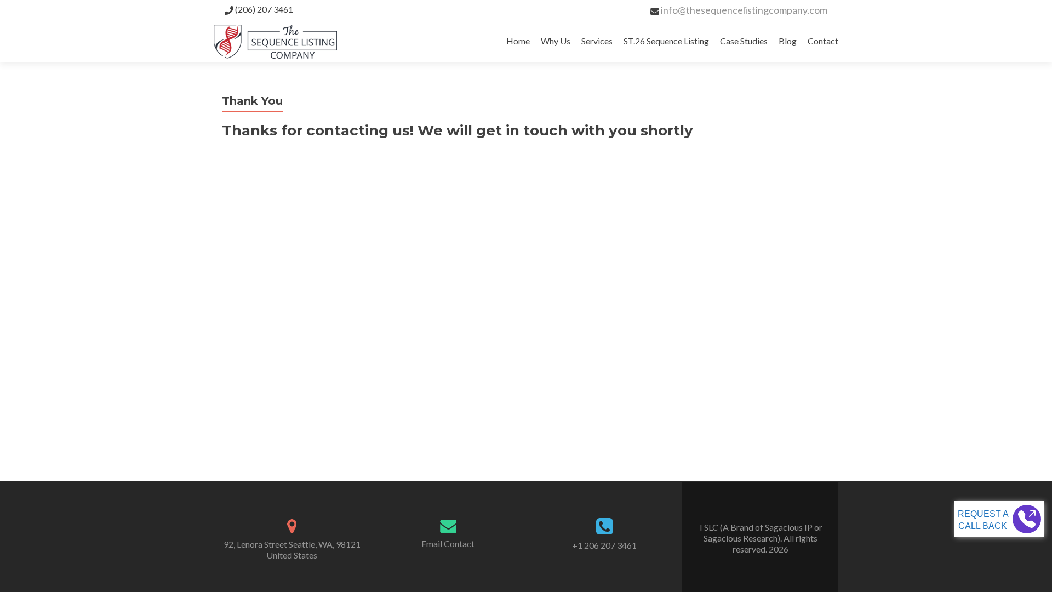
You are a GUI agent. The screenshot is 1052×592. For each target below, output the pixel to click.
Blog (788, 41)
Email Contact (447, 543)
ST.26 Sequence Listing (666, 41)
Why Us (555, 41)
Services (597, 41)
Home (518, 41)
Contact (823, 41)
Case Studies (744, 41)
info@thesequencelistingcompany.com (744, 10)
